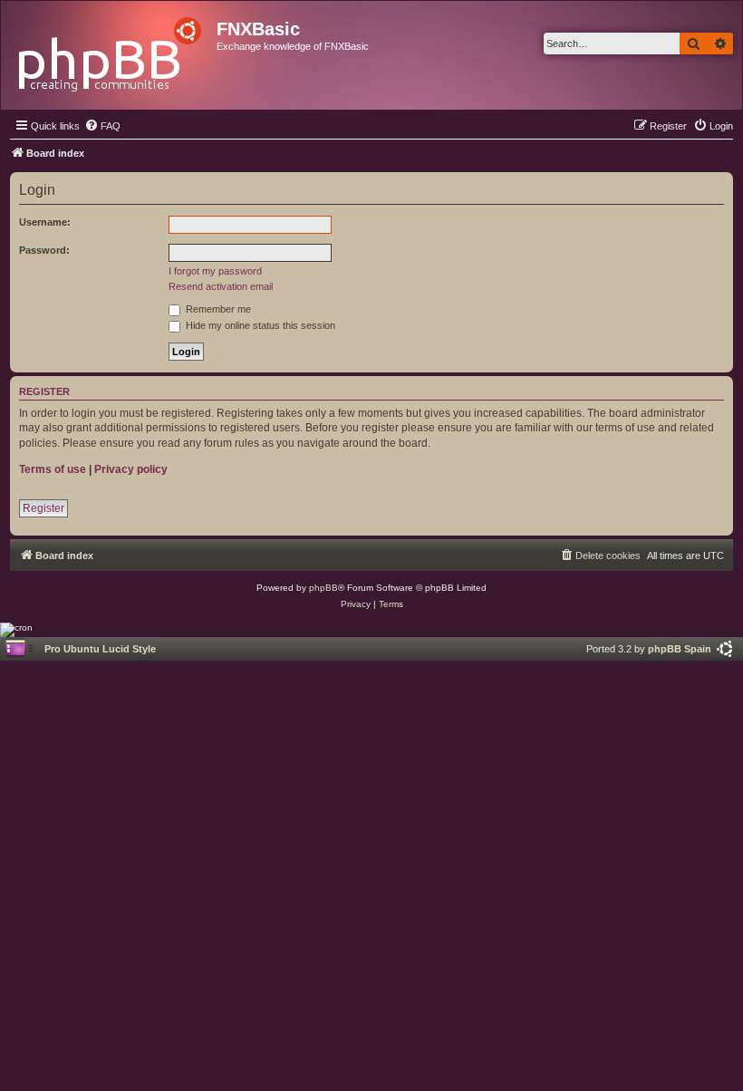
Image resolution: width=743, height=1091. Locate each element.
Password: (44, 250)
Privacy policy (131, 469)
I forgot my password (215, 271)
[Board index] (111, 49)
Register (43, 508)
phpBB (323, 588)
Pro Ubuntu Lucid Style (100, 648)
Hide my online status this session (259, 325)
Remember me (217, 309)
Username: (45, 222)
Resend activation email (221, 286)
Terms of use (52, 469)
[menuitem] (102, 126)
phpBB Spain (679, 648)
